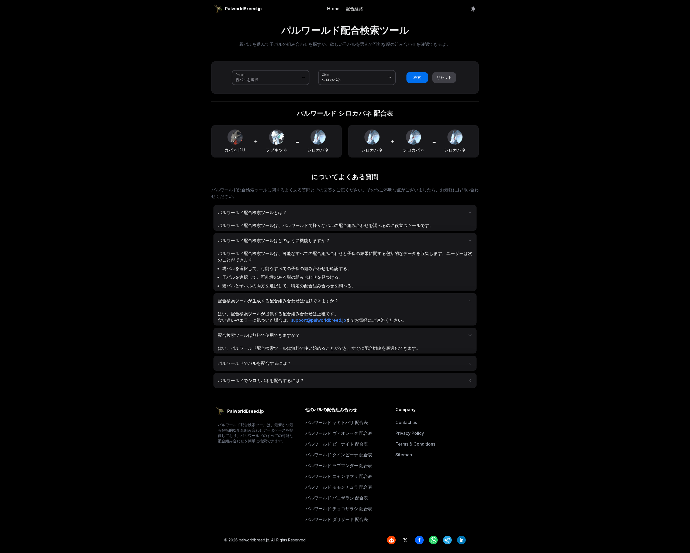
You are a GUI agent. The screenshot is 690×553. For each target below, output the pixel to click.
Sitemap (403, 454)
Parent (241, 74)
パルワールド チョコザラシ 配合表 (338, 508)
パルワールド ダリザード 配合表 (336, 519)
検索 (417, 77)
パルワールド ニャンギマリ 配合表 (338, 476)
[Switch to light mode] (473, 9)
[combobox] (263, 79)
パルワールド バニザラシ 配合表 (336, 497)
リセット (444, 77)
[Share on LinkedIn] (461, 540)
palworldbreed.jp (254, 540)
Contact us (406, 422)
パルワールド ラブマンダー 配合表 (338, 465)
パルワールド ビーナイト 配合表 (336, 444)
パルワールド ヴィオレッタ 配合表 (338, 433)
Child (325, 74)
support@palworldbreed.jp (318, 320)
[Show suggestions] (303, 77)
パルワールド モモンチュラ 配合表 (338, 487)
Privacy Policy (409, 433)
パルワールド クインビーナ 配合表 (338, 454)
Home (333, 8)
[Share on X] (405, 540)
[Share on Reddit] (391, 540)
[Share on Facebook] (419, 540)
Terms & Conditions (415, 444)
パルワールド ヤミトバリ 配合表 (336, 422)
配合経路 (354, 8)
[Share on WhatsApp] (433, 540)
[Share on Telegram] (447, 540)
